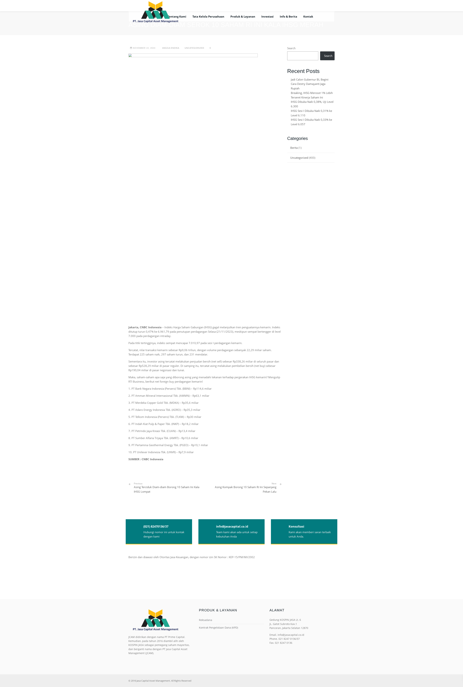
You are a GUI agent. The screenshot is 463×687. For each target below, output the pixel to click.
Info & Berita (288, 16)
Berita (294, 147)
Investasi (267, 16)
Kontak (308, 16)
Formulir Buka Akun (291, 5)
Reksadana (205, 620)
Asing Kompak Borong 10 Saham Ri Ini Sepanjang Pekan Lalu (245, 489)
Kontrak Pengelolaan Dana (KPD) (218, 627)
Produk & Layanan (242, 16)
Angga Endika (170, 48)
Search (291, 48)
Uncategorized (194, 48)
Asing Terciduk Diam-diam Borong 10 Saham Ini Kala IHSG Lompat (166, 487)
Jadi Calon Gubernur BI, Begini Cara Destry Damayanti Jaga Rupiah (309, 84)
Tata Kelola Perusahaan (208, 16)
